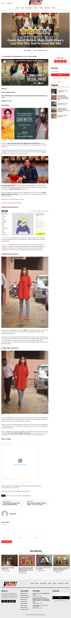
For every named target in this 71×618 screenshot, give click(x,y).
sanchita (28, 50)
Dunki (3, 56)
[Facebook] (55, 61)
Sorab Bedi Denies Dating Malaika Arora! (62, 91)
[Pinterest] (62, 61)
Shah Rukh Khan (5, 244)
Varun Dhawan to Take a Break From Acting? (62, 104)
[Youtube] (11, 601)
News (45, 36)
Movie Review (36, 36)
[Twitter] (58, 61)
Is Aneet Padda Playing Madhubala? (62, 116)
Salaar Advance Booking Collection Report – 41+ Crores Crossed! (36, 503)
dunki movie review (16, 495)
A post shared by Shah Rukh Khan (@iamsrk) (20, 482)
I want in (59, 74)
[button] (10, 3)
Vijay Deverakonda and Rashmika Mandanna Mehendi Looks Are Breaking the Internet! (63, 110)
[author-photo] (2, 570)
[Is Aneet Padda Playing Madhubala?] (54, 116)
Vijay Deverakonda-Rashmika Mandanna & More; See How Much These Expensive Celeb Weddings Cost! (63, 97)
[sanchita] (4, 513)
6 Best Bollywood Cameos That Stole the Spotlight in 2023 (11, 503)
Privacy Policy (66, 77)
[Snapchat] (14, 601)
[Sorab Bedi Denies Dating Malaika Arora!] (54, 91)
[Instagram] (5, 601)
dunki (7, 495)
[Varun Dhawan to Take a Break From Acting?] (54, 103)
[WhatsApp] (65, 61)
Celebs (26, 36)
